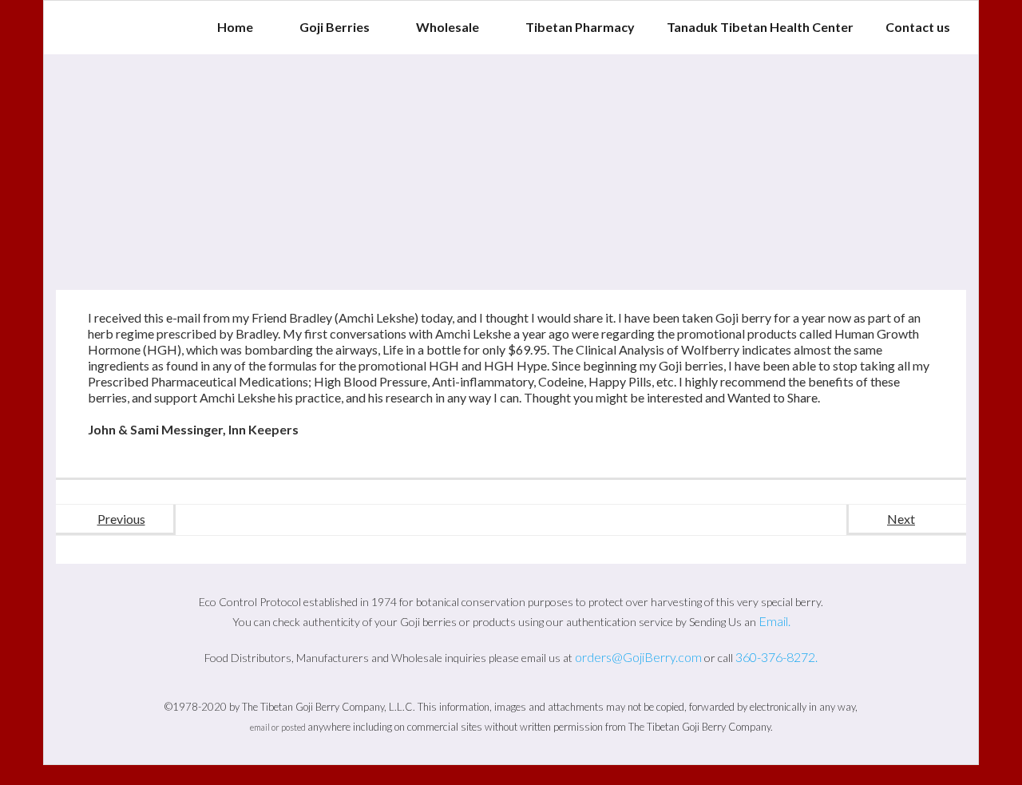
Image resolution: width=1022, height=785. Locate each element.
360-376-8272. (776, 656)
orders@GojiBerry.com (638, 656)
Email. (774, 620)
